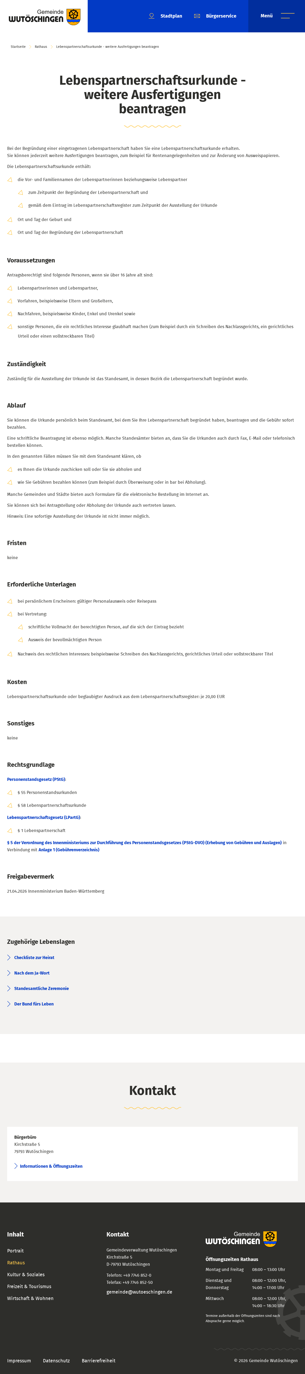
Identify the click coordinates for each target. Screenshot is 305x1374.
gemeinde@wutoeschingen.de (139, 1292)
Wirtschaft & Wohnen (30, 1298)
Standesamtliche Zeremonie (41, 989)
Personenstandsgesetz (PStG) (36, 780)
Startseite (18, 47)
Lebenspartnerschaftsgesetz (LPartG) (43, 818)
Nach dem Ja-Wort (32, 973)
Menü (267, 16)
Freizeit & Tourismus (29, 1286)
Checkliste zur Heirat (34, 958)
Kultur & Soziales (26, 1274)
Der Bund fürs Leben (34, 1004)
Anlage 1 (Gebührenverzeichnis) (69, 850)
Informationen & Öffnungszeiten (51, 1166)
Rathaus (41, 47)
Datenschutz (56, 1361)
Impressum (19, 1361)
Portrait (15, 1251)
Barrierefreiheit (98, 1361)
